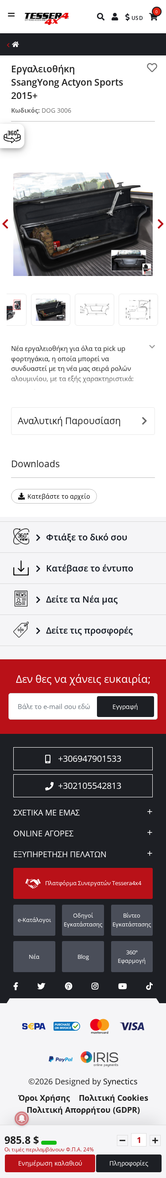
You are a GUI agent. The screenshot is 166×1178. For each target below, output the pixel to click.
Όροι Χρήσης (44, 1097)
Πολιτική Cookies (113, 1097)
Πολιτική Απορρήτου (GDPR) (83, 1109)
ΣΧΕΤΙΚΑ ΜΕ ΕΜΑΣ (46, 813)
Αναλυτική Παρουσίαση (69, 420)
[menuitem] (101, 16)
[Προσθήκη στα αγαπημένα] (152, 68)
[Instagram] (95, 986)
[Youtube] (122, 986)
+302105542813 (89, 786)
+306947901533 (89, 758)
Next (160, 224)
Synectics (120, 1081)
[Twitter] (41, 986)
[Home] (15, 44)
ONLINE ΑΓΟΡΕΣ (43, 834)
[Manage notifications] (22, 1118)
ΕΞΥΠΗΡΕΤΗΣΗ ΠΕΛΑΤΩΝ (60, 854)
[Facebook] (15, 986)
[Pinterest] (68, 986)
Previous (5, 224)
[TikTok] (149, 986)
